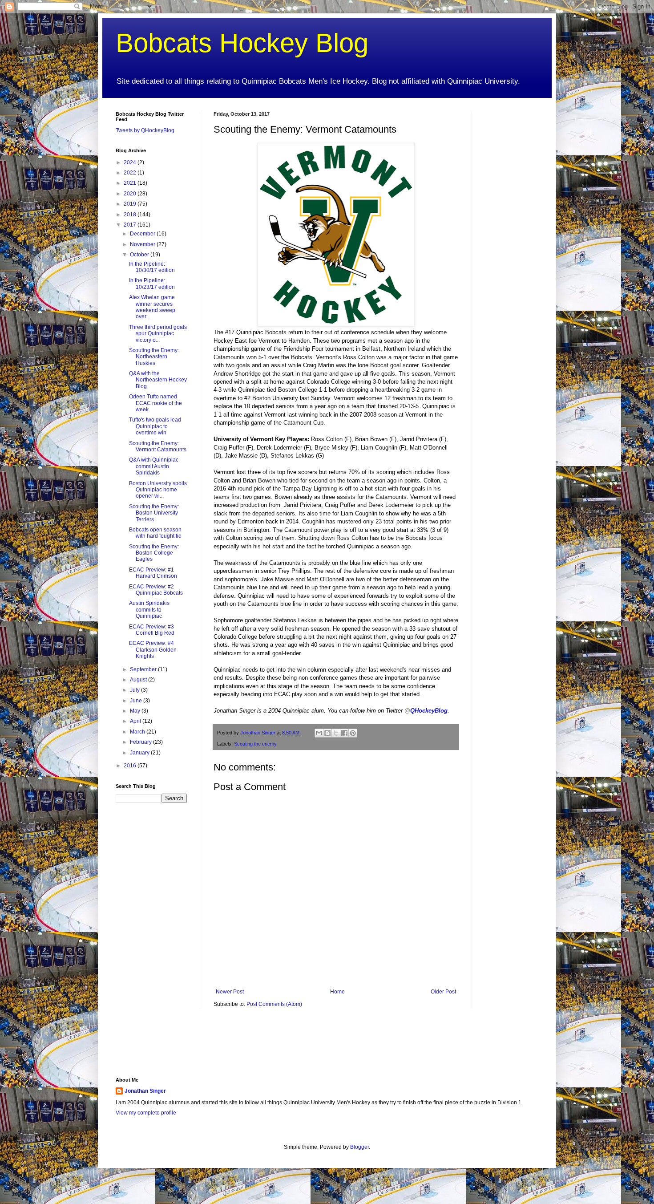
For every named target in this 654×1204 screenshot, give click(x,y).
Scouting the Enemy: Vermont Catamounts (157, 446)
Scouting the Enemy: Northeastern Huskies (154, 356)
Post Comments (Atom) (274, 1004)
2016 (130, 765)
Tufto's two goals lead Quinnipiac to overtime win (155, 426)
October (140, 254)
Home (337, 992)
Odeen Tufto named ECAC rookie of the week (155, 403)
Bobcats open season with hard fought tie (155, 533)
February (141, 742)
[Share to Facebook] (344, 733)
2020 (130, 194)
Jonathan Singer (145, 1091)
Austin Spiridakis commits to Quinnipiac (149, 609)
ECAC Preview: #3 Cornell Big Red (151, 630)
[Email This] (319, 733)
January (140, 753)
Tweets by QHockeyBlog (145, 130)
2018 (130, 214)
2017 (130, 225)
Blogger (359, 1147)
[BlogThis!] (327, 733)
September (144, 669)
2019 (130, 204)
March (138, 732)
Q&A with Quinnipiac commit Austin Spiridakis (153, 466)
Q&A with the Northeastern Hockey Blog (158, 379)
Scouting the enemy (255, 743)
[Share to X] (335, 733)
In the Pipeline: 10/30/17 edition (152, 267)
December (143, 234)
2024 (130, 162)
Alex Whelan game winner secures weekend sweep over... (152, 307)
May (135, 711)
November (143, 244)
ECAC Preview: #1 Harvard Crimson (153, 573)
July (135, 690)
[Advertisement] (511, 244)
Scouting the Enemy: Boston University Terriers (154, 513)
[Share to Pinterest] (352, 733)
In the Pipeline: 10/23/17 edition (152, 283)
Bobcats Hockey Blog (242, 43)
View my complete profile (146, 1113)
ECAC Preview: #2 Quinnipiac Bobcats (156, 590)
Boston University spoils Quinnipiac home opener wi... (158, 489)
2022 (130, 173)
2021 (130, 183)
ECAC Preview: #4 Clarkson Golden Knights (153, 649)
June (136, 700)
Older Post (443, 992)
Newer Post (230, 992)
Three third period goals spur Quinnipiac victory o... (158, 333)
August (139, 680)
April (136, 721)
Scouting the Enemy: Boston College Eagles (154, 553)
